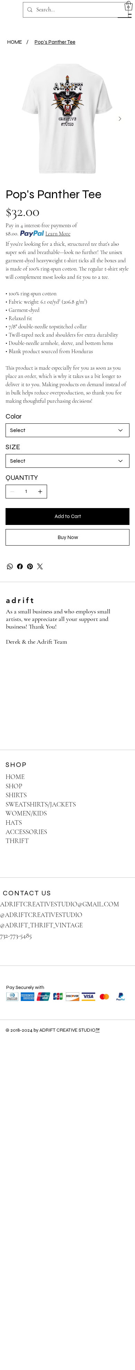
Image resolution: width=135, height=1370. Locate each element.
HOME (15, 777)
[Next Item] (120, 118)
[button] (129, 5)
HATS (14, 822)
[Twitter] (40, 566)
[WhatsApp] (10, 566)
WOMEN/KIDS (26, 813)
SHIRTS (16, 795)
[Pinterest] (30, 566)
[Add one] (40, 491)
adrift (20, 600)
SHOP (14, 786)
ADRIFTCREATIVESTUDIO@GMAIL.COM (59, 904)
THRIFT (17, 841)
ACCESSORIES (26, 832)
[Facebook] (20, 566)
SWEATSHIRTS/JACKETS (41, 804)
